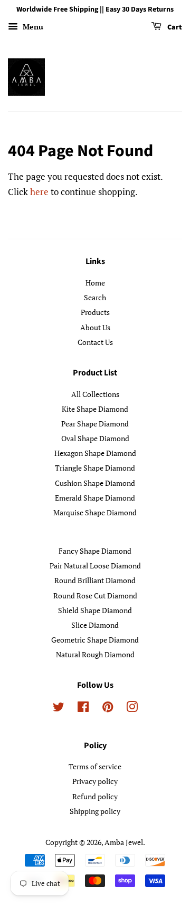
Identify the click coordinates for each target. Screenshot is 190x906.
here (39, 192)
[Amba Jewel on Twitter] (58, 709)
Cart (174, 27)
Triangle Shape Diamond (95, 468)
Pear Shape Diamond (95, 424)
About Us (95, 327)
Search (95, 297)
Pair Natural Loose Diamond (95, 566)
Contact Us (95, 342)
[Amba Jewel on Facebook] (83, 709)
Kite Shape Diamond (95, 409)
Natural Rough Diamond (95, 654)
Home (95, 283)
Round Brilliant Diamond (95, 580)
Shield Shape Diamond (95, 610)
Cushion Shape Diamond (95, 483)
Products (95, 312)
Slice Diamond (95, 625)
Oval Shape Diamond (95, 438)
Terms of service (95, 766)
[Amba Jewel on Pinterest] (107, 709)
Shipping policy (95, 811)
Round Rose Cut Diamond (95, 595)
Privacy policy (95, 781)
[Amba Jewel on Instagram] (132, 709)
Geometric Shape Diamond (95, 640)
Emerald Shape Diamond (95, 498)
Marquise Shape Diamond (95, 512)
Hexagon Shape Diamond (95, 453)
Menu (32, 27)
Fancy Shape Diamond (95, 551)
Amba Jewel (123, 842)
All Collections (95, 394)
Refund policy (95, 796)
